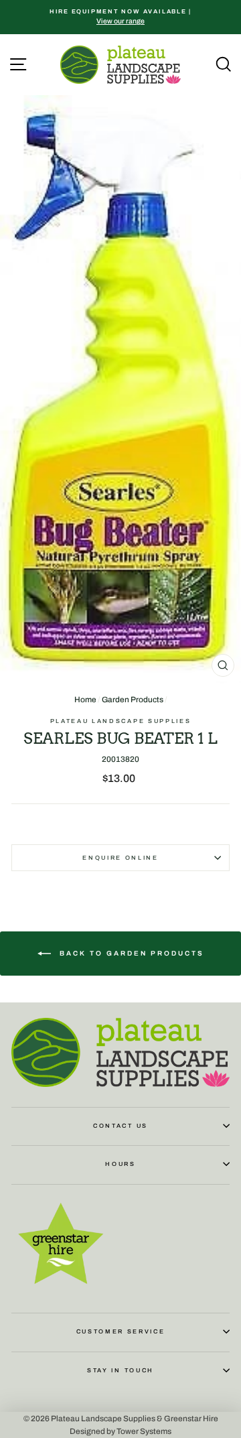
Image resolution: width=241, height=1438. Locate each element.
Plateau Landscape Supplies (120, 721)
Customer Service (120, 1331)
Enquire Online (120, 857)
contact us (120, 1125)
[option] (120, 17)
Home (85, 700)
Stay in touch (120, 1370)
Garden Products (132, 700)
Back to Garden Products (130, 953)
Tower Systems (143, 1431)
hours (120, 1164)
